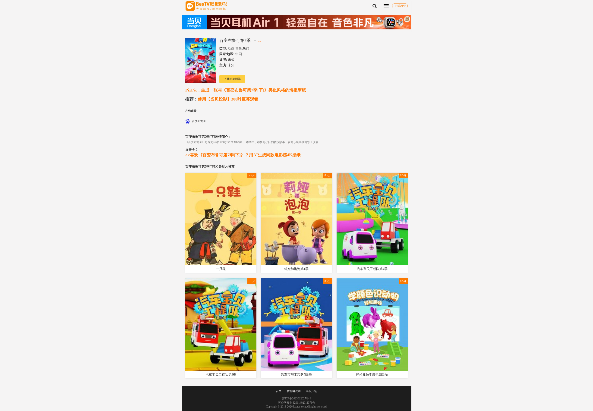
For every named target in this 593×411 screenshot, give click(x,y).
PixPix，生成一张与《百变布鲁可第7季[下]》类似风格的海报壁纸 (245, 90)
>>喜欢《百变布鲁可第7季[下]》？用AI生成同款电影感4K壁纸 (243, 155)
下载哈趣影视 (232, 79)
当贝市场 (311, 391)
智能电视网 (294, 391)
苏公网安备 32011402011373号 (296, 402)
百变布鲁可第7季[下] (238, 40)
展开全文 (191, 149)
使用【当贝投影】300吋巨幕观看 (221, 99)
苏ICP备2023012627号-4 (296, 398)
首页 (278, 391)
